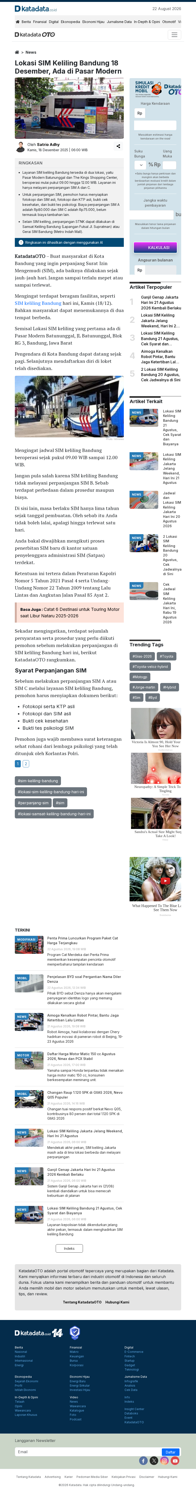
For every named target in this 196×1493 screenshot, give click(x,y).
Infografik (131, 1381)
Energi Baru (78, 1381)
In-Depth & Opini (147, 22)
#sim (60, 802)
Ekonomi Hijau (93, 22)
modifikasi (26, 939)
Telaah (19, 1401)
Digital (54, 22)
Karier (69, 1477)
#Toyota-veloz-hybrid (150, 667)
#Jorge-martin (144, 687)
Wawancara (23, 1410)
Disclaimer (146, 1477)
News (74, 1401)
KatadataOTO (134, 1422)
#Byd (152, 697)
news (31, 52)
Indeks (69, 1248)
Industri (20, 1356)
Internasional (24, 1360)
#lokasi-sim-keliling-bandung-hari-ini (51, 791)
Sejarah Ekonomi (26, 1381)
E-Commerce (134, 1352)
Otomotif (169, 22)
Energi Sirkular (80, 1385)
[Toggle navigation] (174, 35)
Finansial (40, 22)
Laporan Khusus (26, 1415)
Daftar (170, 1452)
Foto (73, 1415)
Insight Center (134, 1409)
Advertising (53, 1477)
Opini (18, 1406)
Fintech (130, 1356)
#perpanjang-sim (33, 802)
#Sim (136, 697)
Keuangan (77, 1356)
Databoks (131, 1413)
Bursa (74, 1360)
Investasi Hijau (80, 1390)
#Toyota (166, 656)
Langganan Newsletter (35, 1440)
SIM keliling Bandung (38, 303)
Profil (18, 1385)
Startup (130, 1360)
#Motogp (140, 677)
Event (128, 1417)
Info (127, 1397)
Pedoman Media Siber (92, 1477)
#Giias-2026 (142, 656)
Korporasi (76, 1365)
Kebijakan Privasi (124, 1477)
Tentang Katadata (28, 1477)
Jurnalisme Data (119, 22)
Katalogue (77, 1410)
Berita (26, 22)
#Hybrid (169, 687)
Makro (74, 1352)
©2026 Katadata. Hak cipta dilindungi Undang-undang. (97, 1485)
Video (74, 1397)
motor (23, 1055)
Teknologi (132, 1369)
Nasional (21, 1352)
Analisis (130, 1385)
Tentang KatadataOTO (82, 1302)
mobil (22, 978)
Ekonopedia (70, 22)
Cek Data (131, 1390)
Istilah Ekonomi (25, 1390)
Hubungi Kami (117, 1302)
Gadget (130, 1365)
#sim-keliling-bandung (38, 780)
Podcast (76, 1419)
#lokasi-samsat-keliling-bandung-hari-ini (54, 813)
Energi (19, 1365)
